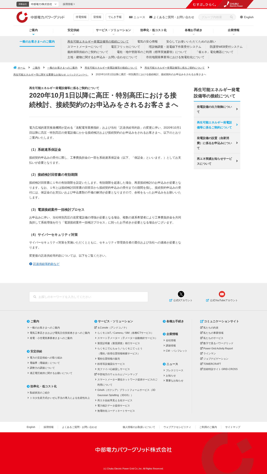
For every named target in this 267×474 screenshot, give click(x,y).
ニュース (139, 17)
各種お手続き (193, 30)
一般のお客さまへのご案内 (37, 41)
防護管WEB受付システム (226, 46)
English (249, 17)
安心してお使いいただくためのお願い (191, 41)
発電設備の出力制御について (214, 109)
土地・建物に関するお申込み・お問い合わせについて (102, 57)
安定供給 (73, 30)
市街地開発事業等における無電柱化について (175, 57)
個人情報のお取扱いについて (139, 427)
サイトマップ (232, 427)
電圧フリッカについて (125, 46)
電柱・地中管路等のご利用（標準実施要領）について (152, 52)
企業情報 (233, 30)
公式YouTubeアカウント (224, 300)
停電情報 (81, 17)
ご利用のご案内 (208, 427)
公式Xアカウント (183, 300)
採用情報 (49, 427)
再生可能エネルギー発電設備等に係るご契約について (175, 67)
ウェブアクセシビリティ (177, 427)
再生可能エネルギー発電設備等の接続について (98, 41)
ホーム (21, 67)
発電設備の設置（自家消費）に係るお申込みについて (214, 143)
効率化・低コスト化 (153, 30)
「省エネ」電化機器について (214, 52)
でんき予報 (115, 17)
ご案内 (33, 30)
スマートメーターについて (84, 46)
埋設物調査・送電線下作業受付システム (175, 46)
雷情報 (97, 17)
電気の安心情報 (147, 41)
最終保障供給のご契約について (87, 52)
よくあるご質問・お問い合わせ (173, 17)
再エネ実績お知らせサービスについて (214, 161)
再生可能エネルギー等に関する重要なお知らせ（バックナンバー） (50, 74)
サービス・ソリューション (113, 30)
